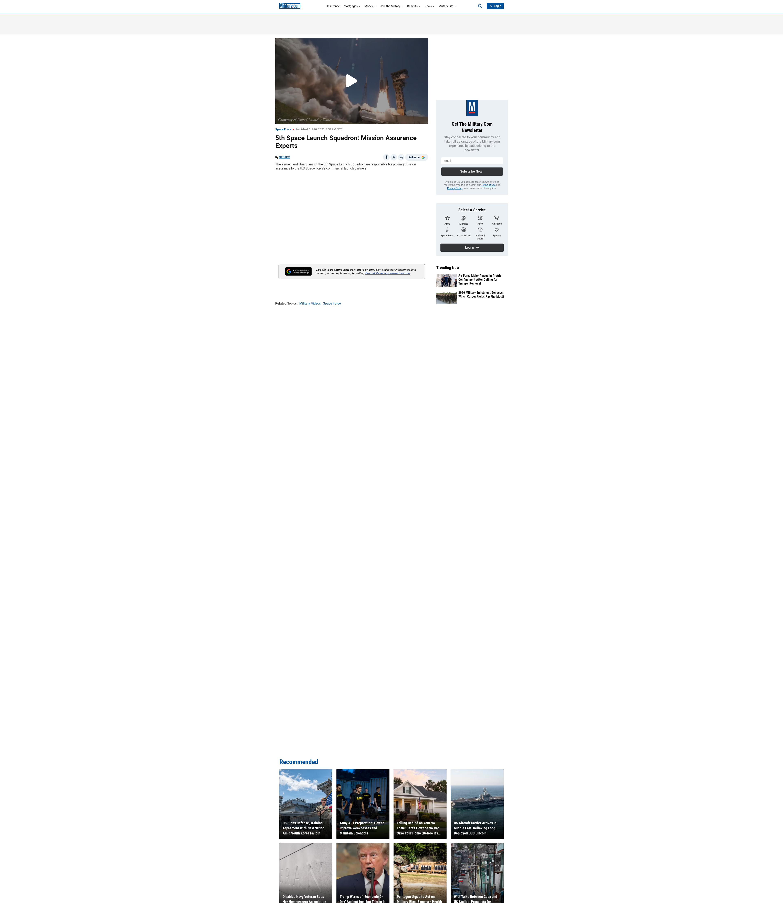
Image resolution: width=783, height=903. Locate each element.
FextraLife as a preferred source (387, 273)
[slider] (303, 118)
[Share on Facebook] (386, 157)
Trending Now (447, 268)
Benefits (412, 6)
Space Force (283, 129)
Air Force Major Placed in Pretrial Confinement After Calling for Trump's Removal (480, 279)
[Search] (480, 6)
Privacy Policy (454, 188)
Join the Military (390, 6)
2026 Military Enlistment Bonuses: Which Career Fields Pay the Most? (481, 294)
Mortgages (351, 6)
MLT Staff (284, 157)
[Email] (401, 157)
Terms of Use (488, 185)
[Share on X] (393, 157)
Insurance (333, 6)
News (428, 6)
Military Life (446, 6)
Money (369, 6)
